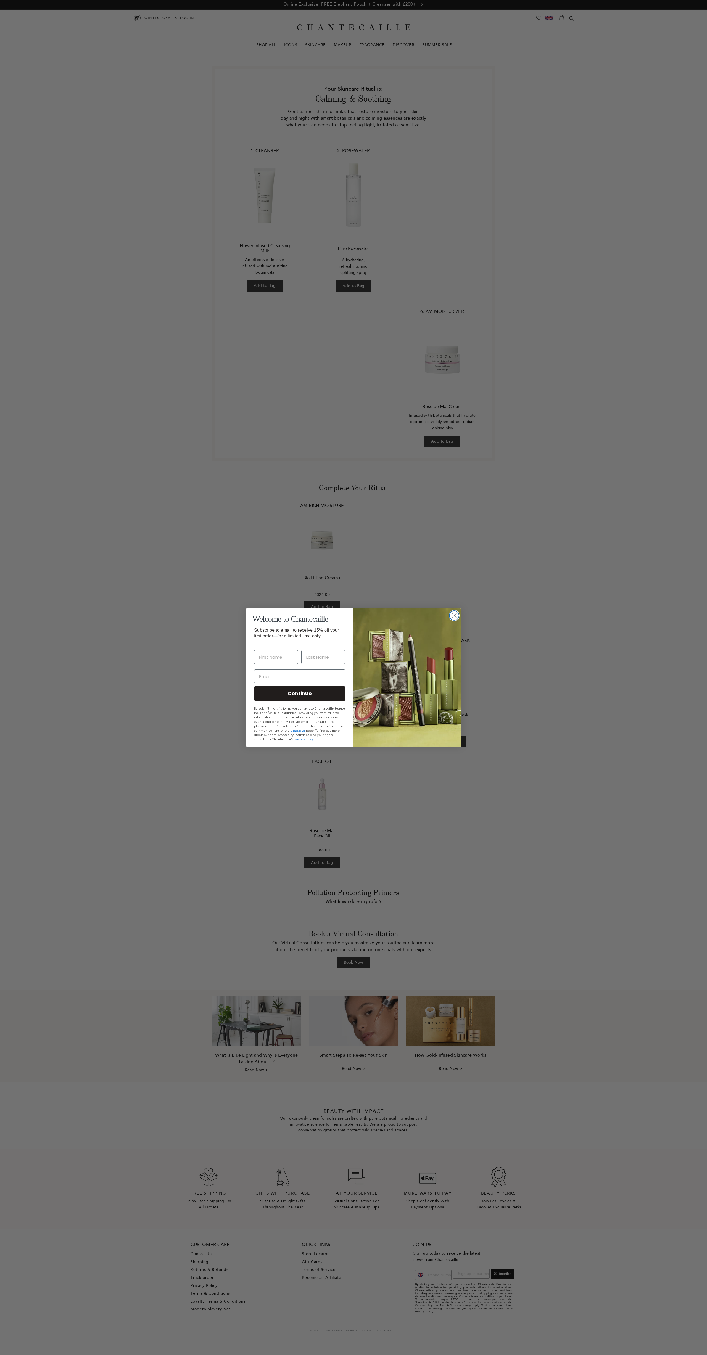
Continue (300, 693)
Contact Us (298, 730)
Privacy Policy (304, 739)
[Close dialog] (454, 615)
